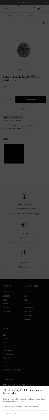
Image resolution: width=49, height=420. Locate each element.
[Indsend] (42, 414)
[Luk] (45, 389)
